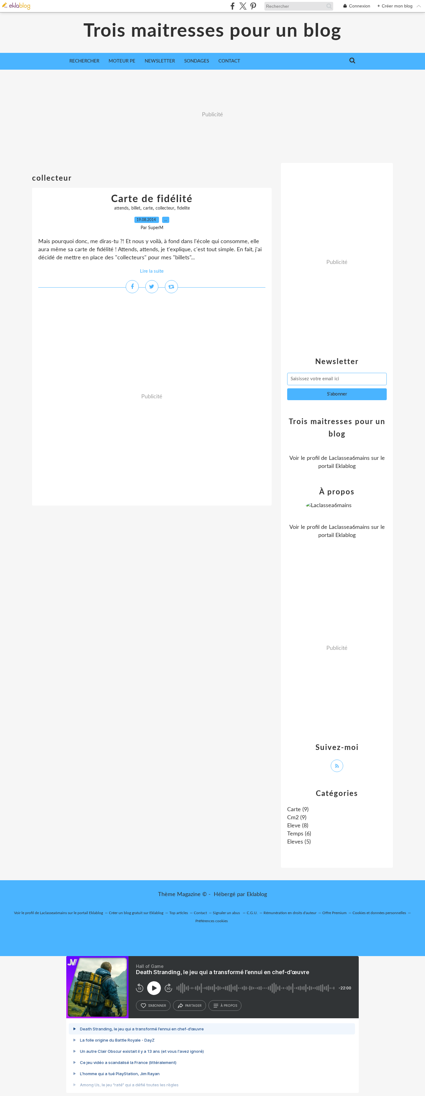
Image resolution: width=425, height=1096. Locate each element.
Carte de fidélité (152, 199)
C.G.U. (252, 913)
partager (193, 1005)
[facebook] (232, 6)
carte (148, 208)
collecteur (165, 208)
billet (135, 208)
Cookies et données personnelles (379, 913)
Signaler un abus (227, 913)
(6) (299, 834)
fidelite (183, 208)
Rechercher (84, 61)
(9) (298, 809)
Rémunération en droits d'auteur (290, 913)
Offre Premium (334, 913)
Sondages (196, 61)
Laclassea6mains (349, 458)
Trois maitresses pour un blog (212, 31)
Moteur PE (122, 61)
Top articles (178, 913)
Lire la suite (152, 271)
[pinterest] (253, 6)
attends (121, 208)
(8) (297, 826)
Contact (229, 61)
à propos (229, 1005)
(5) (299, 842)
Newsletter (160, 61)
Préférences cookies (211, 921)
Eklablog (257, 894)
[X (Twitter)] (243, 6)
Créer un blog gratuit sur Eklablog (136, 913)
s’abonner (157, 1005)
